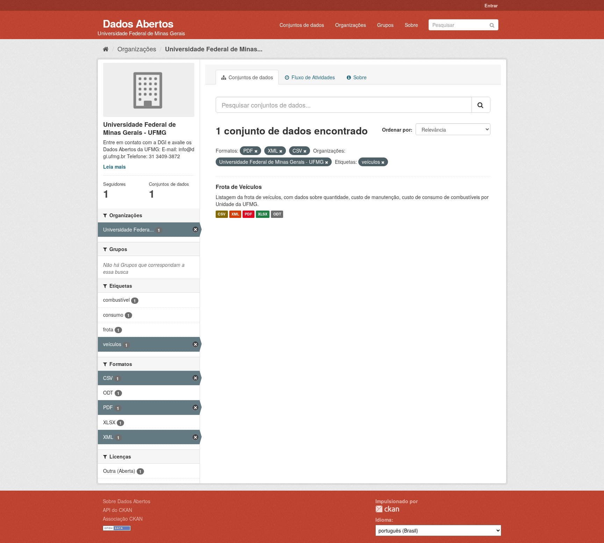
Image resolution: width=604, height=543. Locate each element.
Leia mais (114, 166)
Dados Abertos (138, 23)
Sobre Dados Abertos (126, 501)
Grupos (385, 24)
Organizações (350, 24)
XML (235, 214)
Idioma (383, 519)
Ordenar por (396, 129)
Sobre (411, 24)
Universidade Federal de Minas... (214, 48)
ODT (277, 214)
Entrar (491, 5)
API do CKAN (117, 509)
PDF (248, 214)
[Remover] (256, 151)
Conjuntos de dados (302, 24)
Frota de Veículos (239, 187)
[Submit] (492, 24)
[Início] (106, 48)
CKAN (387, 509)
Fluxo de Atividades (312, 77)
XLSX (262, 214)
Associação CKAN (123, 518)
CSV (221, 214)
